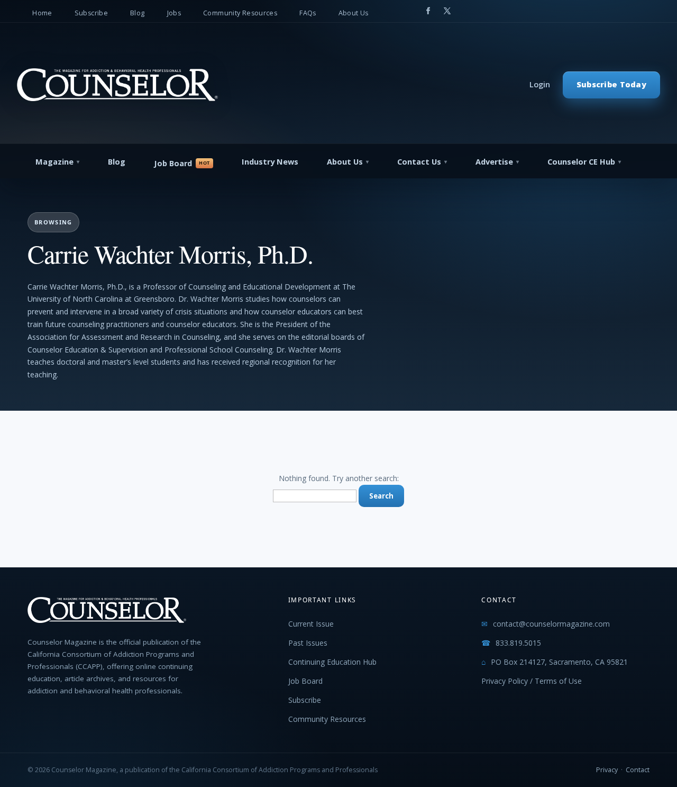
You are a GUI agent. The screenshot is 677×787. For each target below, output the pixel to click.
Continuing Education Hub (332, 662)
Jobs (174, 12)
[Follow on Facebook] (428, 11)
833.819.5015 (518, 643)
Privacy (607, 769)
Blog (137, 12)
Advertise (494, 162)
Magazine (54, 162)
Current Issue (311, 624)
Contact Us (419, 162)
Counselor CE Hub (581, 162)
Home (42, 12)
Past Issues (307, 643)
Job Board (173, 163)
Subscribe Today (611, 84)
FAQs (307, 12)
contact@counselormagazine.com (551, 624)
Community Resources (240, 12)
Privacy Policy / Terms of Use (531, 681)
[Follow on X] (447, 11)
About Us (353, 12)
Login (539, 84)
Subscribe (91, 12)
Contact (637, 769)
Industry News (270, 162)
